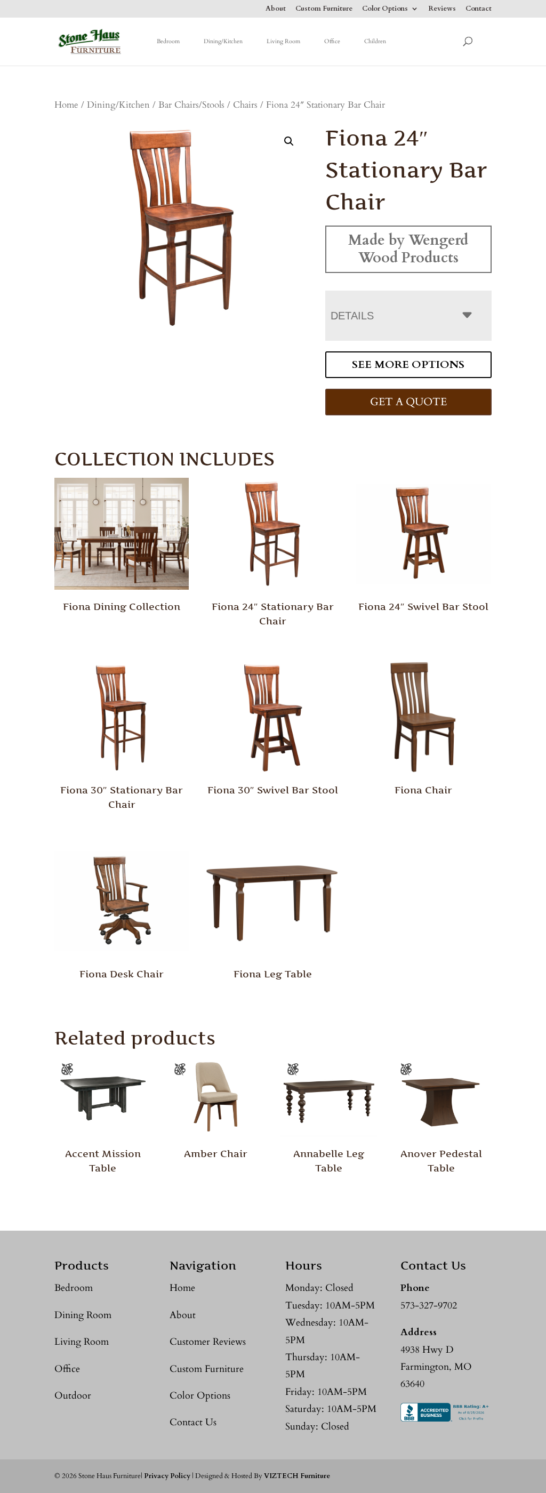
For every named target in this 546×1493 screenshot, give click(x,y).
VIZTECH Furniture (297, 1476)
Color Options (385, 9)
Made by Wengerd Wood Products (408, 248)
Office (332, 41)
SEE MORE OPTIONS (408, 364)
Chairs (245, 105)
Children (375, 41)
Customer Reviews (208, 1341)
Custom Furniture (323, 9)
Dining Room (82, 1315)
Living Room (283, 41)
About (276, 9)
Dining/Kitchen (223, 41)
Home (66, 105)
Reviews (442, 9)
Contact (478, 9)
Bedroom (168, 41)
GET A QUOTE (408, 402)
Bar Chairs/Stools (191, 105)
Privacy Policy (167, 1476)
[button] (289, 141)
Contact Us (193, 1422)
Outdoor (72, 1395)
